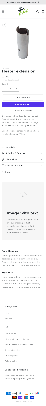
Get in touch (10, 334)
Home (7, 313)
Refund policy (11, 361)
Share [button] (7, 172)
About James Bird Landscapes (19, 345)
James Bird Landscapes (25, 401)
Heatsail (8, 318)
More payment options (23, 110)
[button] (3, 11)
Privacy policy (11, 355)
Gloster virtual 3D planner (17, 339)
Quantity (5, 84)
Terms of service (12, 350)
